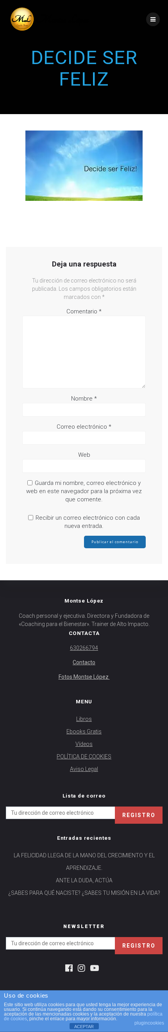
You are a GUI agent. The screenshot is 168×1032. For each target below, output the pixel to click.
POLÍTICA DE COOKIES (84, 756)
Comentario (84, 311)
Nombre (84, 398)
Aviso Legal (84, 769)
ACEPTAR (84, 1026)
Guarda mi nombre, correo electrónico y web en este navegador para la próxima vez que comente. (84, 491)
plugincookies (149, 1023)
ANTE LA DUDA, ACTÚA (84, 880)
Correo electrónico (84, 426)
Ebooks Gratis (84, 731)
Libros (84, 719)
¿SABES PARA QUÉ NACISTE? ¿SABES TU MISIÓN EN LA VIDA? (84, 893)
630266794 (84, 648)
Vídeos (84, 744)
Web (84, 454)
